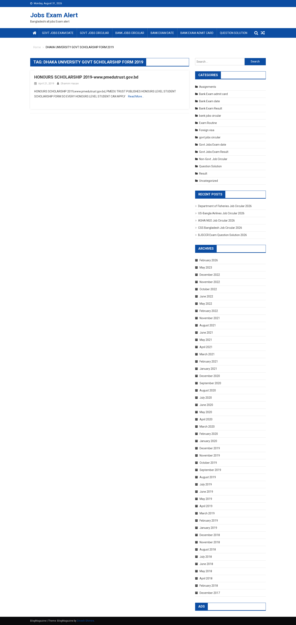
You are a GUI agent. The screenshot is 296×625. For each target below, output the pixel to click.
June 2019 (206, 491)
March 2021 (207, 354)
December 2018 (210, 535)
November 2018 (210, 542)
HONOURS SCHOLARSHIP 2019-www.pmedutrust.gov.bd (86, 77)
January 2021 (208, 368)
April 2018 (206, 578)
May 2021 (206, 339)
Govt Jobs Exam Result (213, 151)
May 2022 (206, 303)
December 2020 (210, 376)
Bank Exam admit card (196, 33)
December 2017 (210, 592)
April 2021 (206, 347)
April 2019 (206, 506)
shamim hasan (70, 83)
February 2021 (209, 361)
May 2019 (206, 498)
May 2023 (206, 267)
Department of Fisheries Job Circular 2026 (225, 206)
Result (203, 173)
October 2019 (208, 462)
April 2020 (206, 419)
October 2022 (208, 289)
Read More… (136, 96)
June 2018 (206, 564)
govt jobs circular (94, 33)
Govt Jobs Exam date (57, 33)
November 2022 (210, 282)
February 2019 (209, 520)
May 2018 (206, 571)
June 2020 (206, 404)
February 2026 (209, 260)
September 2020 (210, 383)
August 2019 (208, 477)
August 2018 (208, 549)
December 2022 (210, 274)
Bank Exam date (162, 33)
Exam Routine (208, 123)
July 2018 (206, 556)
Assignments (207, 86)
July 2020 (206, 397)
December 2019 (210, 448)
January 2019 (208, 527)
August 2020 (208, 390)
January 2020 (208, 441)
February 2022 (209, 310)
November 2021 (210, 318)
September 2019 (210, 470)
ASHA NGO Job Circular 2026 (216, 220)
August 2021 (208, 325)
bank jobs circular (129, 33)
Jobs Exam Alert (54, 15)
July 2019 (206, 484)
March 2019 (207, 513)
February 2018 (209, 585)
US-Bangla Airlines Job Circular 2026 (221, 213)
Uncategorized (208, 180)
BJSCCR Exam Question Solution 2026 (222, 235)
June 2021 (206, 332)
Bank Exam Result (210, 108)
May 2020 (206, 412)
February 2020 (209, 433)
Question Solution (233, 33)
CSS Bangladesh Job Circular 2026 (220, 227)
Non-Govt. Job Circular (213, 159)
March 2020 (207, 426)
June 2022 (206, 296)
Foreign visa (206, 130)
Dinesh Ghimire (85, 620)
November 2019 (210, 455)
